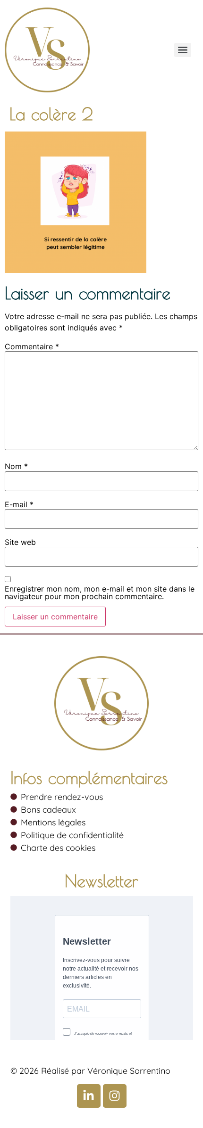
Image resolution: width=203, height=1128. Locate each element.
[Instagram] (115, 1096)
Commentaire (32, 346)
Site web (20, 542)
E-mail (19, 504)
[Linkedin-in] (89, 1096)
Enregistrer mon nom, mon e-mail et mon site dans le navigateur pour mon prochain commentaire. (100, 592)
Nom (16, 466)
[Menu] (182, 50)
